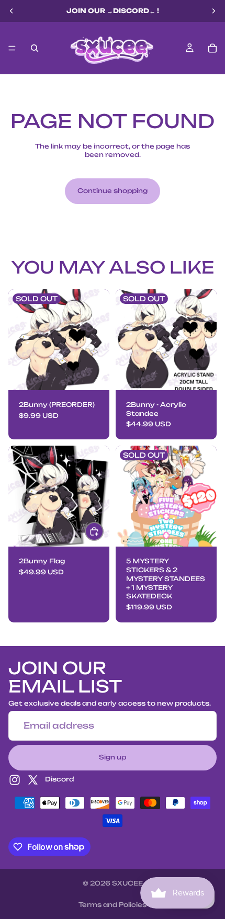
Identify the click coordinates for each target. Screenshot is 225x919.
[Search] (34, 48)
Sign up (112, 757)
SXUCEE (127, 883)
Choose (103, 531)
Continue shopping (112, 191)
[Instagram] (14, 779)
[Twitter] (33, 779)
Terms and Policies (112, 905)
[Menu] (12, 48)
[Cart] (212, 48)
